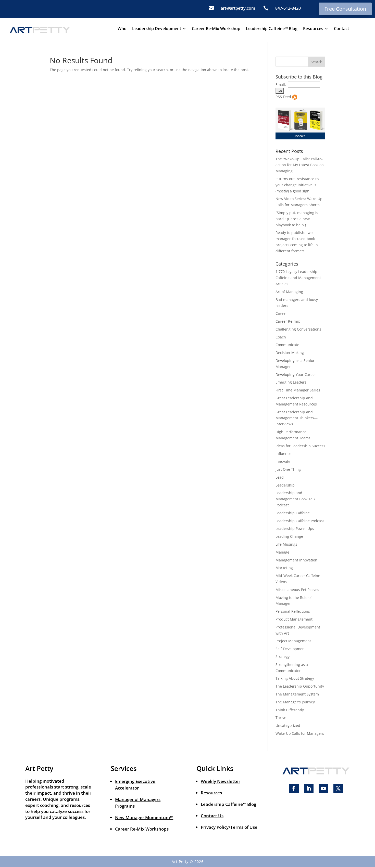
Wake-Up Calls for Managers (300, 733)
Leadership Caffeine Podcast (300, 520)
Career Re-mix (288, 321)
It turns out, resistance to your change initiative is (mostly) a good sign (297, 184)
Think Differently (290, 709)
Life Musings (286, 544)
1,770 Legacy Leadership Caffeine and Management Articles (298, 277)
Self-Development (291, 648)
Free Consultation (345, 8)
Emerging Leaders (291, 382)
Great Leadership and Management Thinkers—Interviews (297, 418)
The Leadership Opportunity (300, 686)
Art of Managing (289, 291)
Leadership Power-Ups (295, 528)
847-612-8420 (288, 8)
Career (281, 313)
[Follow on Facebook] (294, 788)
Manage (282, 552)
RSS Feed (283, 96)
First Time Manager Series (298, 390)
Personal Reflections (293, 611)
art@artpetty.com (238, 8)
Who (122, 29)
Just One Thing (288, 469)
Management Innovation (296, 560)
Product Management (294, 619)
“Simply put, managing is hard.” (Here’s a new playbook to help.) (297, 218)
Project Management (293, 640)
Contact (341, 29)
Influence (283, 453)
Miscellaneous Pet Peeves (297, 589)
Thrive (281, 717)
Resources (313, 29)
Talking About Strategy (295, 678)
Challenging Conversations (298, 329)
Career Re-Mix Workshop (216, 29)
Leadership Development (156, 29)
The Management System (297, 694)
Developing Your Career (296, 374)
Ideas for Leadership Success (300, 445)
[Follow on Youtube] (323, 788)
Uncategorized (288, 725)
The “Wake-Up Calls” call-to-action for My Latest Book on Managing (300, 165)
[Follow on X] (338, 788)
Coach (281, 337)
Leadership (285, 485)
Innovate (283, 461)
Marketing (284, 567)
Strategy (283, 656)
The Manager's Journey (295, 702)
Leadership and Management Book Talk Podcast (295, 498)
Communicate (287, 344)
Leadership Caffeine (293, 512)
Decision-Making (290, 352)
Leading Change (289, 536)
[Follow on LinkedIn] (309, 788)
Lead (280, 477)
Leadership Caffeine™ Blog (271, 29)
